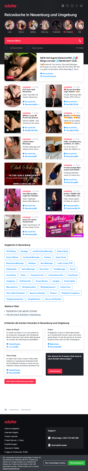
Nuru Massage (47, 263)
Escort (73, 269)
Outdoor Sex (65, 287)
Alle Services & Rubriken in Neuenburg (23, 314)
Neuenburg (14, 410)
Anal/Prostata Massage (42, 251)
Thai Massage (59, 269)
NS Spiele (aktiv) (29, 287)
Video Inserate (37, 48)
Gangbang (10, 281)
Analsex (47, 257)
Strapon (53, 293)
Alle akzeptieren (76, 463)
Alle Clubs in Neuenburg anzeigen (20, 381)
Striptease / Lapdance (70, 293)
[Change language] (63, 5)
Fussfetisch (73, 275)
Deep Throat (61, 257)
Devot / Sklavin (12, 257)
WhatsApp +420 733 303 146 (65, 438)
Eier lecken (44, 269)
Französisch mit (37, 275)
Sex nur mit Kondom (53, 299)
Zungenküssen (34, 299)
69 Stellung (11, 251)
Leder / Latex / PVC (65, 263)
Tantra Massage (28, 269)
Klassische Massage (15, 263)
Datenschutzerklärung (11, 469)
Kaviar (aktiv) (69, 281)
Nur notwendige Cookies (55, 463)
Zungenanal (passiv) (14, 299)
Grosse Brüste (42, 281)
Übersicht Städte (11, 448)
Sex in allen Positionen (15, 293)
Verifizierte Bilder (16, 48)
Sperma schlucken (37, 293)
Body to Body (62, 251)
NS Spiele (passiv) (48, 287)
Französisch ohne (56, 275)
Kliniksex (32, 263)
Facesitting (11, 275)
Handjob (55, 281)
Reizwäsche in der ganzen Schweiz (21, 311)
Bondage (24, 251)
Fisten (23, 275)
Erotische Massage (31, 257)
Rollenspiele (11, 269)
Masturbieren (12, 287)
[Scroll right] (80, 26)
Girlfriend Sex (25, 281)
